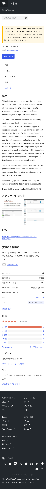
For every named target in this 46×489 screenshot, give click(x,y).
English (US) (39, 297)
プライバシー (7, 410)
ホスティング (7, 406)
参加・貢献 (28, 417)
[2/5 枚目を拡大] (19, 213)
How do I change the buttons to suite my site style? (19, 238)
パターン (27, 410)
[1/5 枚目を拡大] (19, 202)
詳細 (6, 65)
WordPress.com (9, 436)
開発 (6, 82)
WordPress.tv (9, 429)
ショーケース (29, 398)
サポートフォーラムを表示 (13, 364)
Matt (5, 440)
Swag (27, 429)
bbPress (6, 444)
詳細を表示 (6, 309)
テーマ (26, 402)
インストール (10, 76)
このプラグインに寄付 (11, 384)
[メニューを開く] (42, 3)
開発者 (5, 425)
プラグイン (28, 406)
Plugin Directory (8, 10)
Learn (4, 417)
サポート (8, 88)
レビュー (8, 71)
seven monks (12, 50)
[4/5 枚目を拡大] (41, 211)
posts (41, 302)
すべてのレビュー (36, 347)
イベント (27, 421)
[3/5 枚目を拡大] (41, 202)
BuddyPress (8, 448)
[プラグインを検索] (26, 18)
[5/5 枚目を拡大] (41, 220)
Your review (7, 347)
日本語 (10, 458)
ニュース (5, 402)
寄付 (27, 425)
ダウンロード (8, 56)
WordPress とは (8, 398)
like (36, 302)
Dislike (31, 302)
